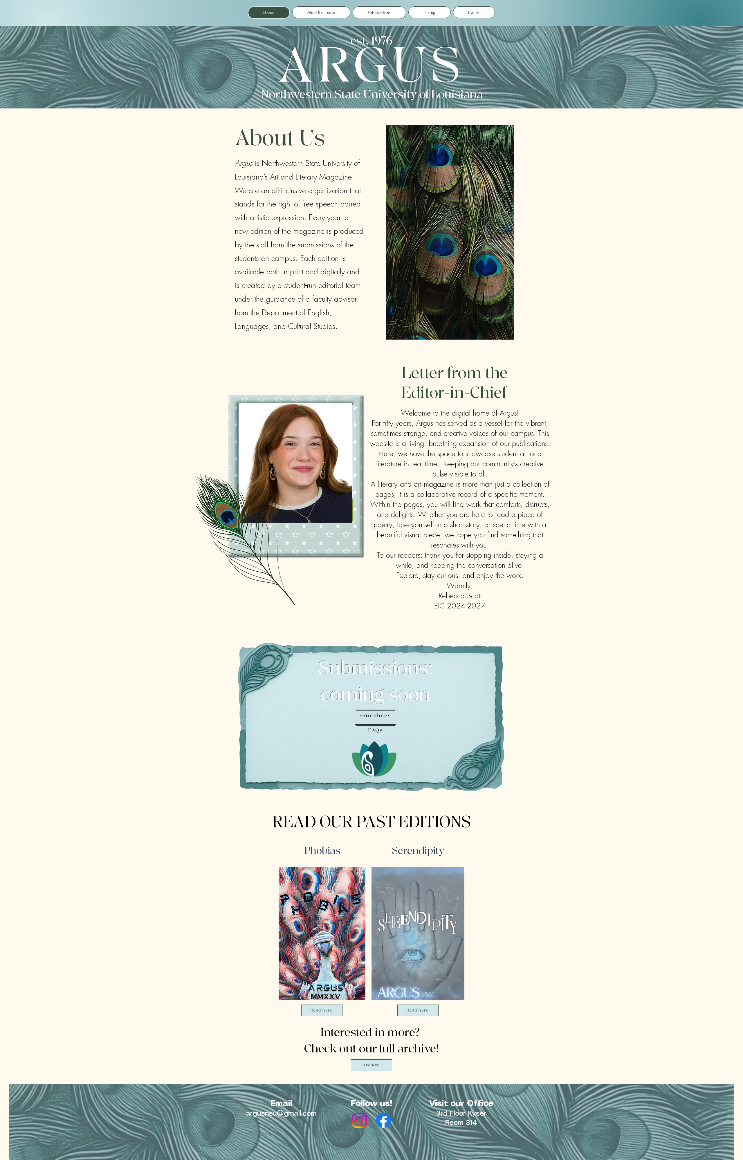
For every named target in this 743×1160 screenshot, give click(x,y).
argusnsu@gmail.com (281, 1113)
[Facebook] (383, 1120)
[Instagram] (359, 1120)
